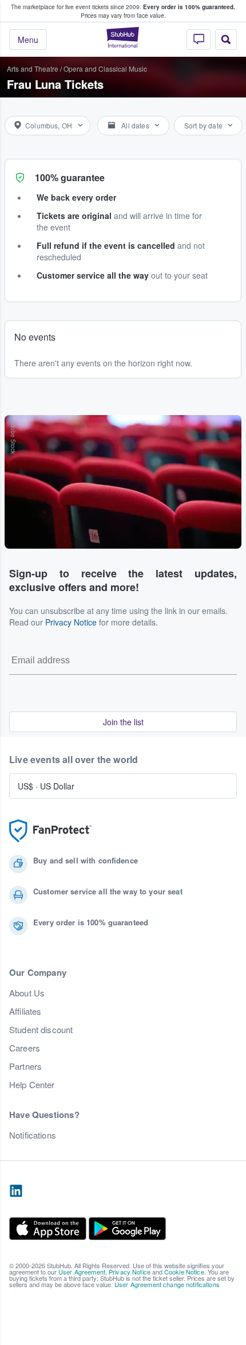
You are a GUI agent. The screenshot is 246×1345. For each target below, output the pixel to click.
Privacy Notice (71, 622)
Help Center (32, 1084)
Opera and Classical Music (105, 68)
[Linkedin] (16, 1191)
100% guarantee (70, 177)
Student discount (41, 1029)
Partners (25, 1066)
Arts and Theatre (32, 68)
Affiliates (25, 1011)
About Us (27, 993)
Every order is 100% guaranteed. (189, 7)
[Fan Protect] (50, 831)
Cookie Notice (184, 1271)
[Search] (226, 39)
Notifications (32, 1135)
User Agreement (81, 1271)
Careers (24, 1048)
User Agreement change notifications (167, 1284)
